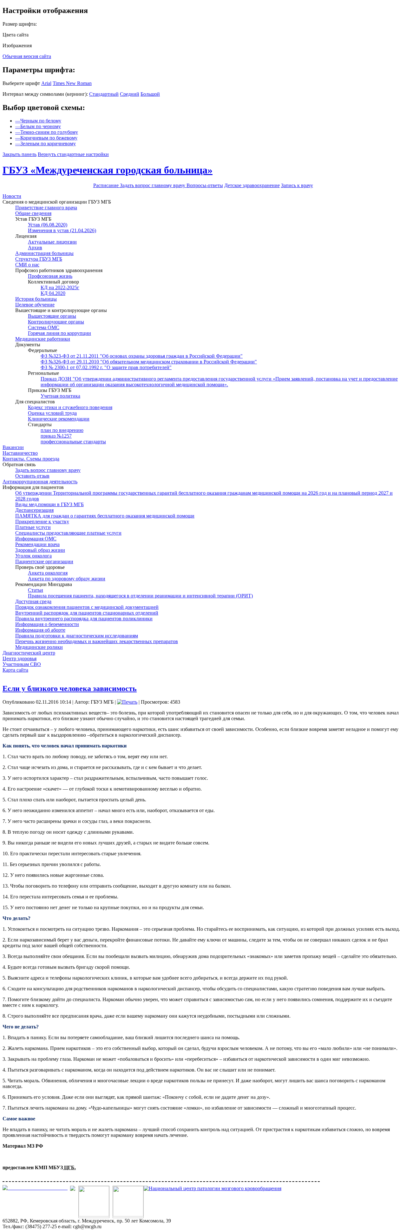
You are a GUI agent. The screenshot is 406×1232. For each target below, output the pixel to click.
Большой (150, 94)
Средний (129, 94)
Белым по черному (38, 126)
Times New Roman (72, 83)
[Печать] (127, 702)
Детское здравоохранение (252, 185)
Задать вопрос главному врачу (153, 185)
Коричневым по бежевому (46, 137)
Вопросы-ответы (205, 185)
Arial (46, 83)
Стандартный (104, 94)
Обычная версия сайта (27, 56)
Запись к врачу (297, 185)
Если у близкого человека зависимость (70, 688)
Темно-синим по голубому (46, 132)
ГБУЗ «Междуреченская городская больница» (108, 170)
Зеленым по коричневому (45, 143)
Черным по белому (38, 120)
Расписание (106, 185)
